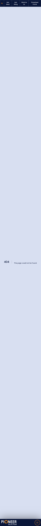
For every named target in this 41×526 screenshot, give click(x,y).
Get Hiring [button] (16, 3)
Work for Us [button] (24, 3)
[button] (2, 3)
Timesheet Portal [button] (34, 3)
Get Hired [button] (8, 3)
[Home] (9, 522)
